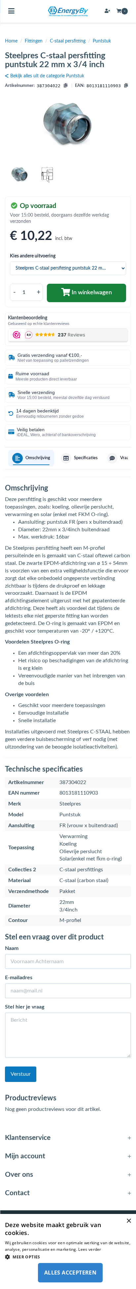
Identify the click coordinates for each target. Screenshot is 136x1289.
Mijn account (25, 1156)
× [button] (128, 1221)
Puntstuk (102, 41)
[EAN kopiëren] (126, 86)
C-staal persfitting (67, 41)
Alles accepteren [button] (70, 1272)
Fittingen (34, 41)
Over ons (19, 1174)
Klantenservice (28, 1137)
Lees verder (89, 1249)
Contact (17, 1193)
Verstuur (21, 1074)
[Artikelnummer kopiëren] (65, 86)
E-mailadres (18, 977)
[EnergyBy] (68, 11)
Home (11, 41)
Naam (11, 948)
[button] (68, 1256)
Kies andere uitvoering (32, 256)
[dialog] (68, 1251)
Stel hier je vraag (24, 1007)
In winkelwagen (91, 293)
